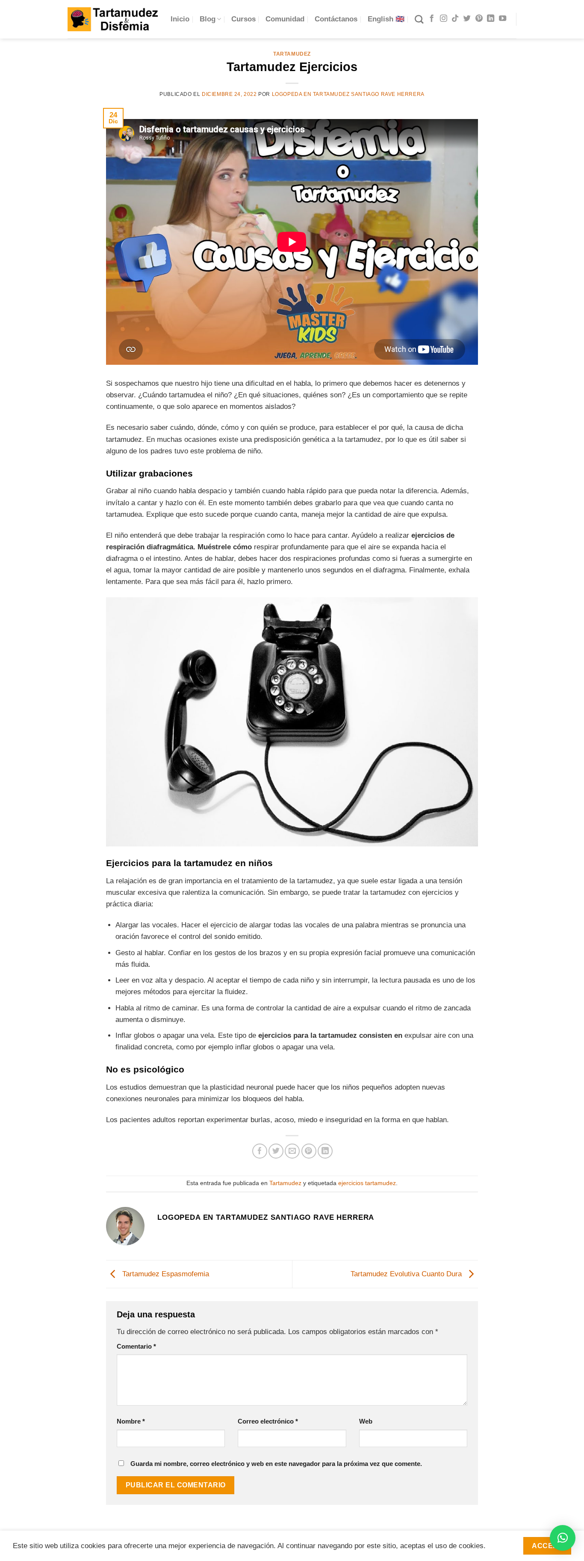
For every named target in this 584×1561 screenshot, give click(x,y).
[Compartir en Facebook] (259, 1151)
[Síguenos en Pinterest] (479, 19)
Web (365, 1421)
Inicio (180, 19)
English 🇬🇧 (386, 19)
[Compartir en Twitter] (275, 1151)
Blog (207, 19)
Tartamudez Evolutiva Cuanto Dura (407, 1274)
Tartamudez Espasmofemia (164, 1274)
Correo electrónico (268, 1421)
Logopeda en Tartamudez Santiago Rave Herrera (348, 94)
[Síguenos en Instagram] (443, 19)
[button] (562, 1538)
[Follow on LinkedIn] (490, 19)
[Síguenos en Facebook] (431, 19)
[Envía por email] (292, 1151)
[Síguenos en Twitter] (467, 19)
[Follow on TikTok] (455, 19)
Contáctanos (336, 19)
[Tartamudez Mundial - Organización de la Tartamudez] (113, 19)
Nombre (131, 1421)
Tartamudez (292, 54)
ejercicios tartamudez (367, 1183)
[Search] (419, 19)
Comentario (136, 1346)
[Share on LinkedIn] (325, 1151)
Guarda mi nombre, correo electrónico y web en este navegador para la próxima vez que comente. (276, 1463)
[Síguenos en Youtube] (502, 19)
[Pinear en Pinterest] (308, 1151)
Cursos (243, 19)
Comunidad (284, 19)
